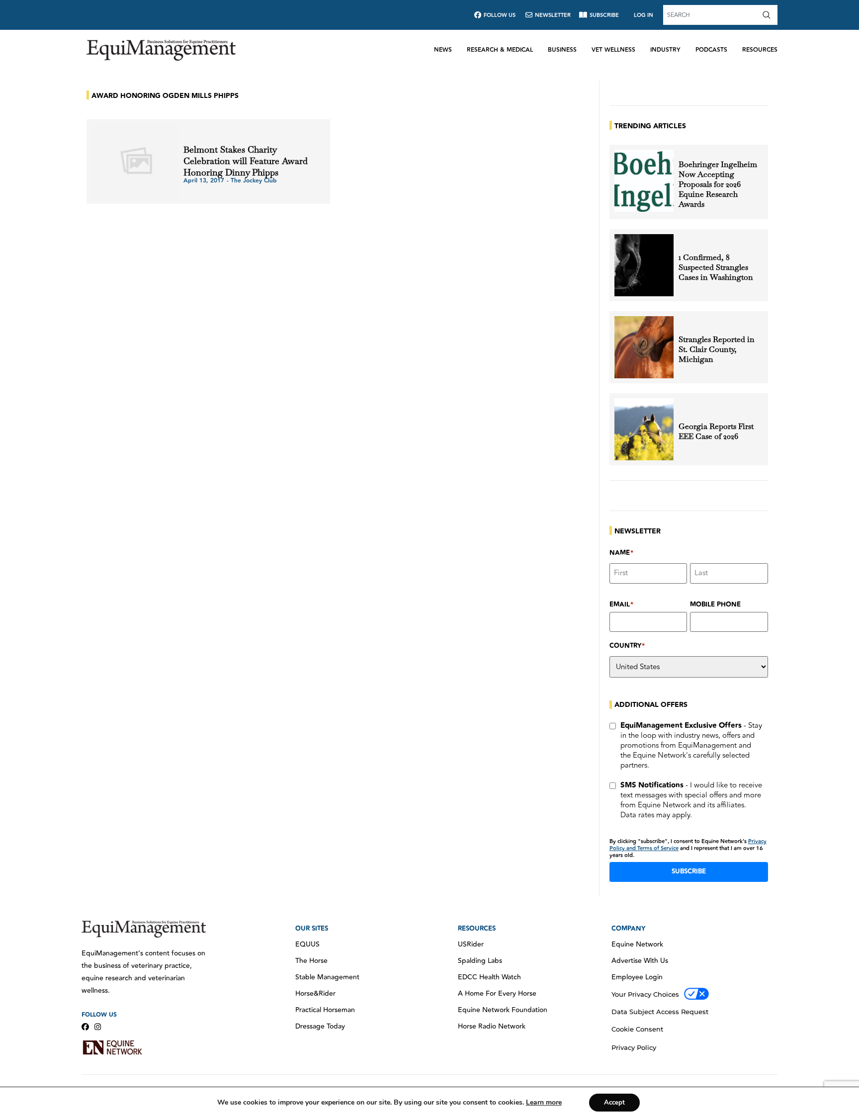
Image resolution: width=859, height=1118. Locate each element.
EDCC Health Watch (489, 977)
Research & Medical (500, 50)
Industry (665, 50)
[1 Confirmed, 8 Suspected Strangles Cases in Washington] (644, 265)
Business (562, 50)
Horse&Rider (315, 993)
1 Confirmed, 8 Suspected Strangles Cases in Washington (716, 267)
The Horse (311, 960)
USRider (471, 944)
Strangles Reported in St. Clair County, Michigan (717, 349)
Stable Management (327, 977)
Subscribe (689, 871)
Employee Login (637, 977)
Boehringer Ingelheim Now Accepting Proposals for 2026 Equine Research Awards (718, 184)
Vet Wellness (613, 50)
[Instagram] (97, 1027)
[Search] (768, 15)
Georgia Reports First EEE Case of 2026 (716, 431)
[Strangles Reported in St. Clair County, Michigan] (644, 347)
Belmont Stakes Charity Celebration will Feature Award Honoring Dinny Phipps (245, 161)
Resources (759, 50)
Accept (614, 1102)
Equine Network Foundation (502, 1010)
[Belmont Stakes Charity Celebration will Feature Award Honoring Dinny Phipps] (134, 161)
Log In (643, 15)
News (443, 50)
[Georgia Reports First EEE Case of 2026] (644, 429)
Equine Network (637, 944)
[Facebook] (85, 1027)
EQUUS (307, 944)
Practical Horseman (325, 1010)
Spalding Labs (480, 960)
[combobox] (711, 15)
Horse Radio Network (491, 1026)
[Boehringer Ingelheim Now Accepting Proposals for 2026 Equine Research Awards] (644, 181)
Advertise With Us (639, 960)
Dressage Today (320, 1026)
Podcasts (711, 50)
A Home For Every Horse (497, 993)
